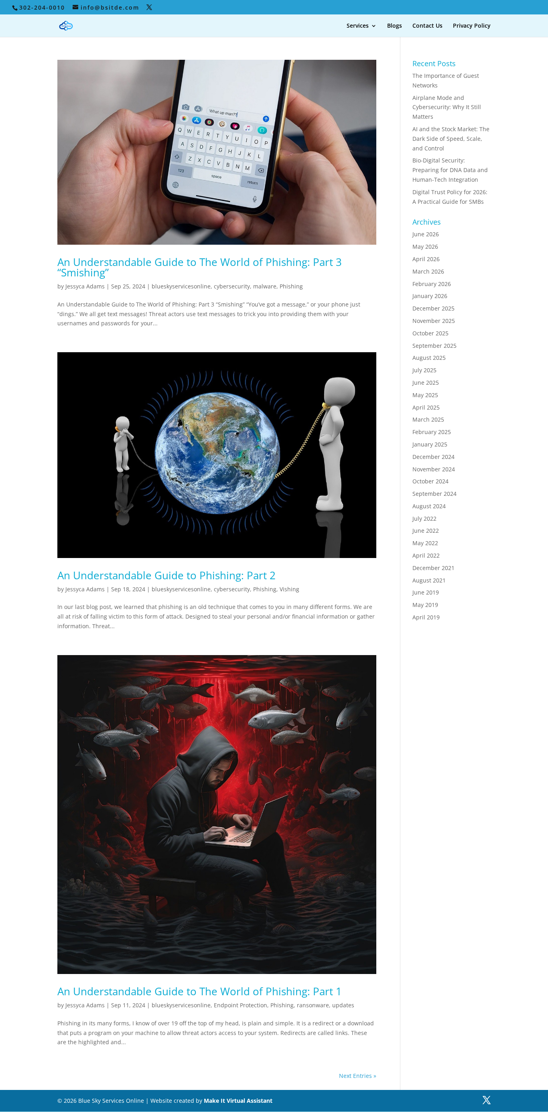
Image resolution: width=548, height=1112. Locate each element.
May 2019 (425, 605)
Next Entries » (357, 1076)
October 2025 (430, 333)
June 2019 (425, 592)
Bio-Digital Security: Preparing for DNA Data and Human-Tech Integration (450, 169)
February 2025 (431, 432)
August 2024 (429, 506)
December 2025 (433, 308)
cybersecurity (232, 286)
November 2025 (433, 321)
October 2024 (430, 481)
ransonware (313, 1005)
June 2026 (425, 234)
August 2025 (429, 357)
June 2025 (425, 382)
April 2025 (426, 407)
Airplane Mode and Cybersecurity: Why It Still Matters (446, 107)
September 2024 (434, 493)
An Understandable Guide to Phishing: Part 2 (169, 575)
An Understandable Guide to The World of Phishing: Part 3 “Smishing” (199, 267)
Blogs (394, 26)
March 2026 (428, 271)
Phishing (291, 286)
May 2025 (425, 395)
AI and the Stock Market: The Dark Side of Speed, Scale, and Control (450, 138)
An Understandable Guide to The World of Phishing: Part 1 (199, 991)
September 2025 (434, 345)
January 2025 (429, 444)
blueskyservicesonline (181, 286)
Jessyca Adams (85, 286)
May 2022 (425, 543)
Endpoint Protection (240, 1005)
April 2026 (426, 259)
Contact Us (427, 26)
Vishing (289, 589)
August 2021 (429, 580)
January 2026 (429, 296)
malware (264, 286)
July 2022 (424, 518)
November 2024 (433, 469)
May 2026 (425, 246)
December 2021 (433, 568)
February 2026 (431, 284)
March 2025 (428, 419)
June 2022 (425, 530)
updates (343, 1005)
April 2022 (426, 555)
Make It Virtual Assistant (238, 1100)
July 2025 (424, 370)
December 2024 (433, 457)
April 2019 (426, 617)
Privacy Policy (472, 26)
